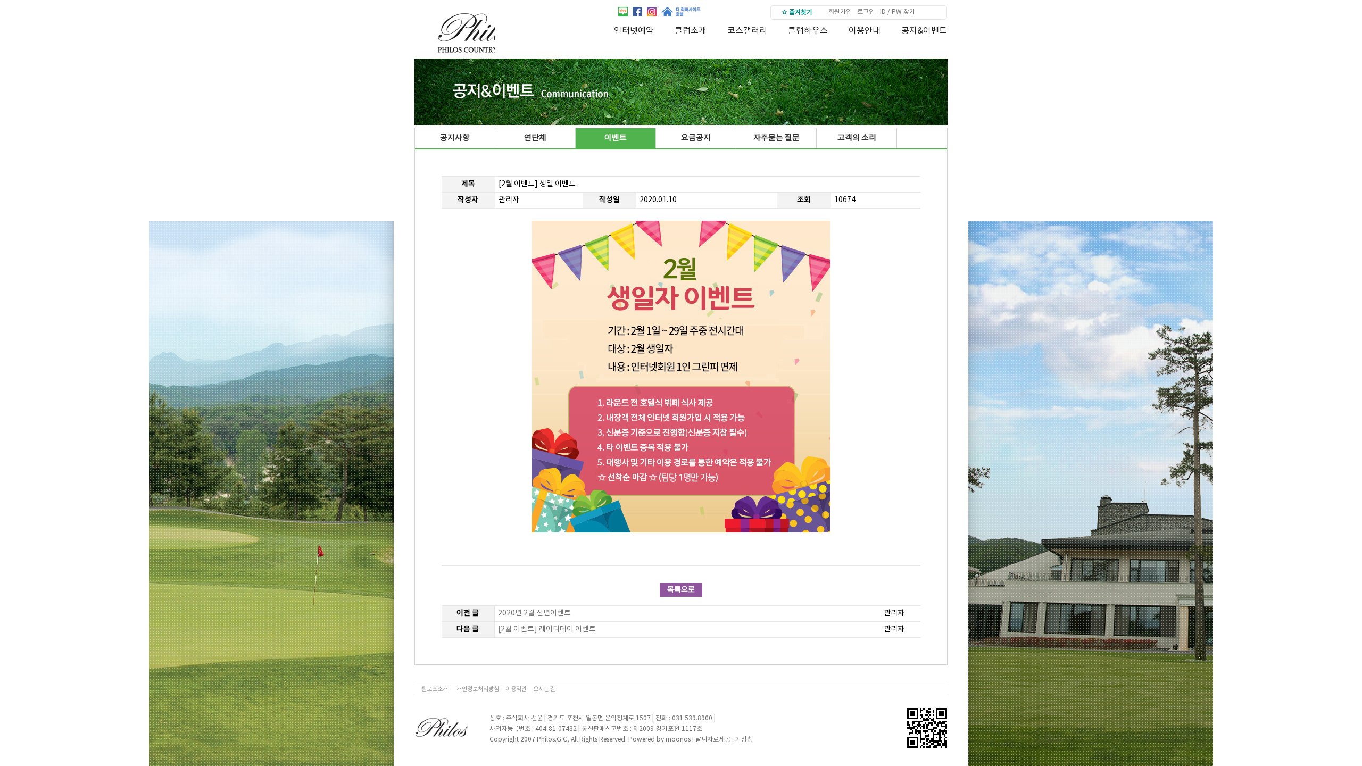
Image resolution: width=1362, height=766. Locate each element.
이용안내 (865, 31)
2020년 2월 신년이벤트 (534, 613)
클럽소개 (691, 31)
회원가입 (840, 12)
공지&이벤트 (924, 31)
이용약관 (516, 689)
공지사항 (455, 138)
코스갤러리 (747, 31)
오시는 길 (544, 689)
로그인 (866, 12)
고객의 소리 (856, 138)
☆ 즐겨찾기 (797, 12)
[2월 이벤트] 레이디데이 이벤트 (547, 629)
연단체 (535, 138)
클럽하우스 (808, 31)
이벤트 (615, 138)
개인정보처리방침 (477, 689)
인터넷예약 (634, 31)
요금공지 (696, 138)
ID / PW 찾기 (897, 12)
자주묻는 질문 (776, 138)
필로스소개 (434, 689)
